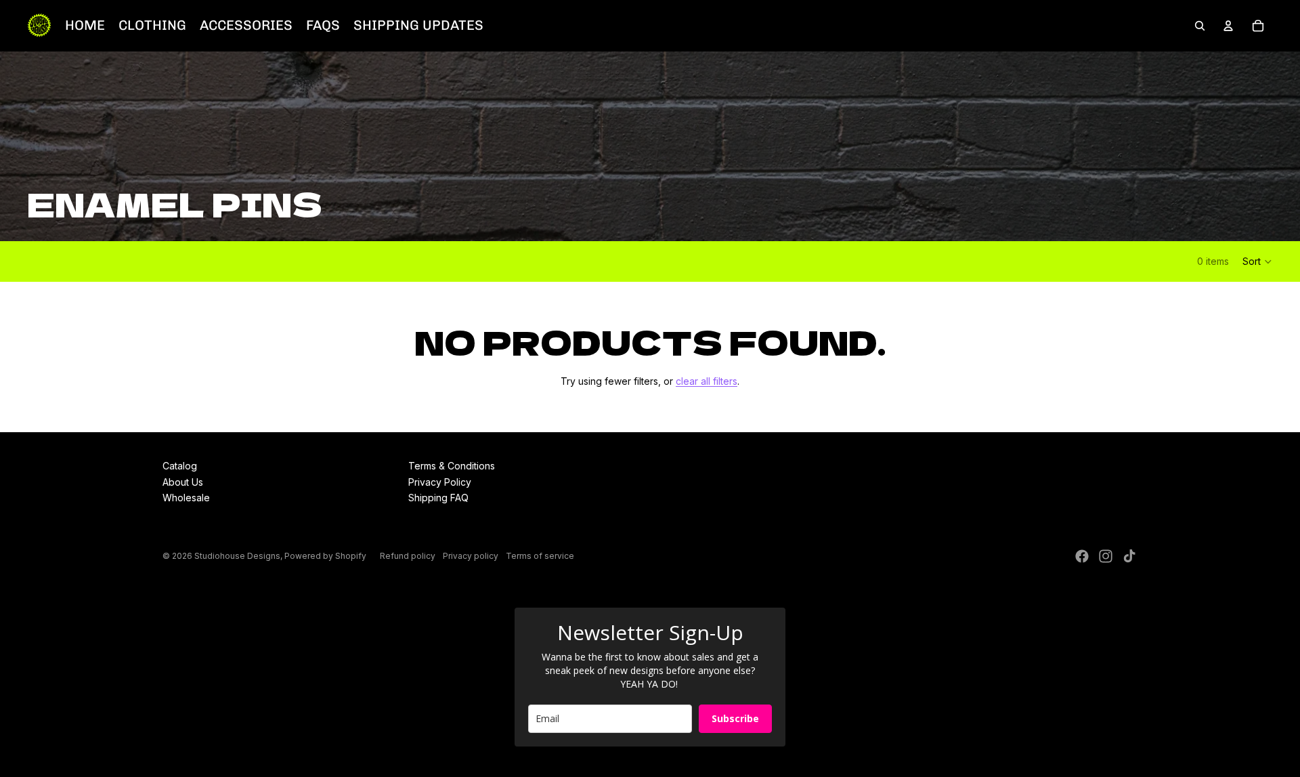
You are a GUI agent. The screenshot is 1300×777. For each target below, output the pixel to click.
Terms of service (540, 556)
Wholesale (186, 497)
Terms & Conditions (451, 465)
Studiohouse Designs (237, 556)
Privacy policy (470, 556)
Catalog (179, 465)
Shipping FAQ (438, 497)
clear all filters (706, 381)
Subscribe (735, 718)
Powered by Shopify (325, 556)
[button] (1257, 261)
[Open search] (1200, 26)
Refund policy (407, 556)
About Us (182, 482)
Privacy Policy (439, 482)
